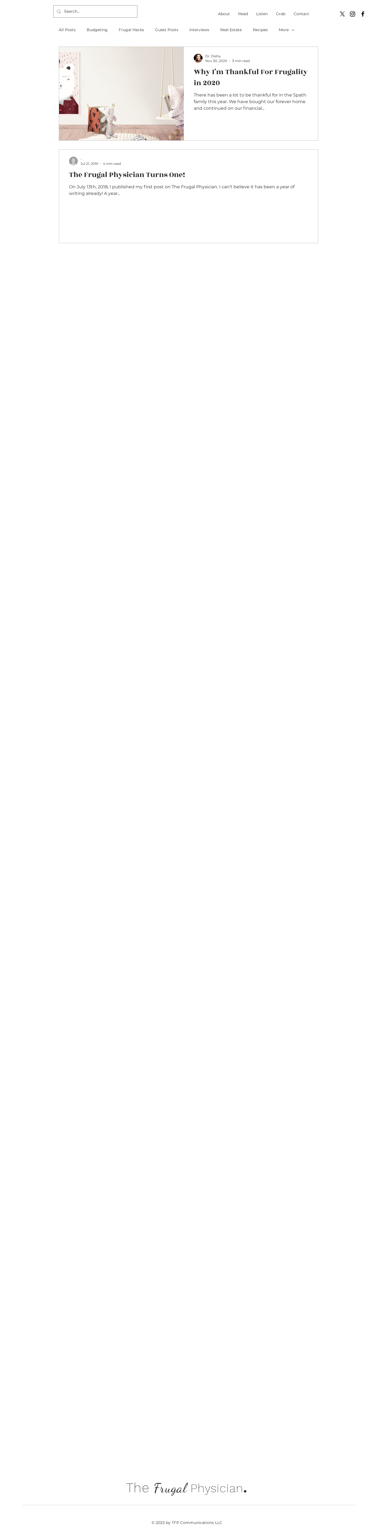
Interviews (199, 29)
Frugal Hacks (131, 29)
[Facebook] (362, 13)
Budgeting (97, 29)
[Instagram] (352, 13)
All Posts (67, 29)
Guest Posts (166, 29)
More (284, 29)
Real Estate (231, 29)
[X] (342, 13)
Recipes (260, 29)
